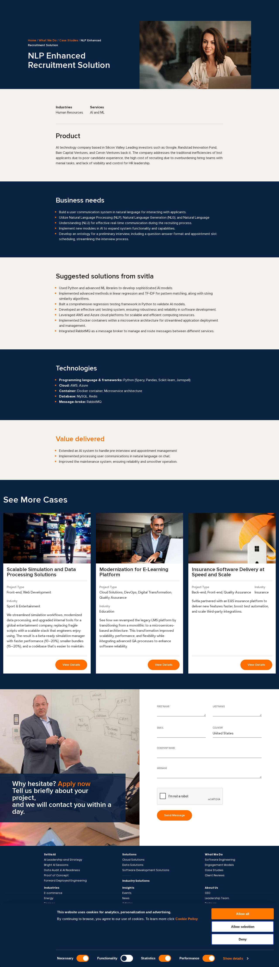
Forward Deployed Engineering (65, 880)
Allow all (242, 914)
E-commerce (53, 893)
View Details (71, 665)
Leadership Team (217, 898)
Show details (233, 958)
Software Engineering (220, 859)
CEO (207, 893)
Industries (51, 888)
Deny (243, 939)
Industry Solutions (136, 881)
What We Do (48, 40)
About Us (211, 888)
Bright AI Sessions (56, 865)
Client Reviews (215, 875)
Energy (48, 898)
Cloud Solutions (133, 859)
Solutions (129, 854)
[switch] (127, 958)
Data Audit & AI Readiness (62, 870)
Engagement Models (219, 865)
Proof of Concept (56, 875)
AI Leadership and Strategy (63, 859)
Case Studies (68, 40)
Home (32, 40)
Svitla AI (50, 854)
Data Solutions (132, 865)
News (125, 898)
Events (126, 893)
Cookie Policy (186, 919)
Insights (128, 888)
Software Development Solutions (145, 870)
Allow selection (242, 926)
